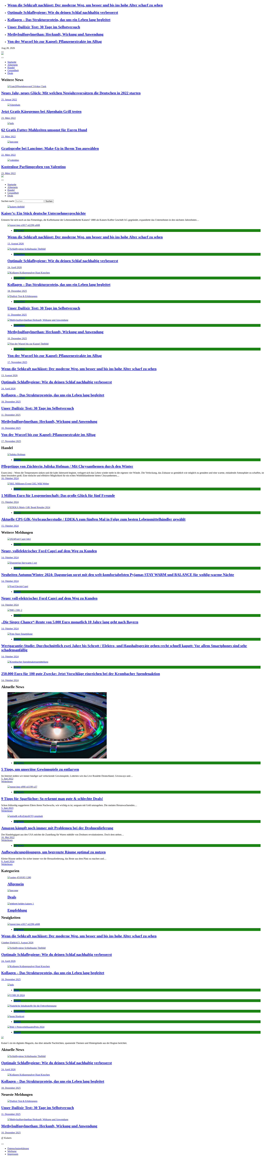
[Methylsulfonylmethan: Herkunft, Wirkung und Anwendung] (134, 320)
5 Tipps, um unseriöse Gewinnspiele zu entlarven (40, 769)
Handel (11, 67)
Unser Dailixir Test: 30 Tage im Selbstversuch (43, 27)
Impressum (12, 1154)
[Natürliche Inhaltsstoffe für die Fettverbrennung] (134, 1005)
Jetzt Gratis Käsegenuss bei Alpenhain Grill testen (41, 111)
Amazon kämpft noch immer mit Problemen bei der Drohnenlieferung (57, 828)
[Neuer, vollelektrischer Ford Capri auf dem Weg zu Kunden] (134, 539)
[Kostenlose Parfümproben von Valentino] (134, 160)
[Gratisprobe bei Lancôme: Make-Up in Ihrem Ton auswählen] (134, 141)
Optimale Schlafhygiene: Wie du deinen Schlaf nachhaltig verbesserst (62, 12)
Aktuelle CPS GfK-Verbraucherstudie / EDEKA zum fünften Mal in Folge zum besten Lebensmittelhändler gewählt (93, 519)
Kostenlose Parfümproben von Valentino (33, 167)
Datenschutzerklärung (18, 1148)
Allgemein (12, 64)
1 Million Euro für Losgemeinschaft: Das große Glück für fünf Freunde (58, 495)
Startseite (11, 62)
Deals (10, 73)
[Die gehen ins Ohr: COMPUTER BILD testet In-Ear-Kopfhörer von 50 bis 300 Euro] (134, 995)
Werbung (11, 1151)
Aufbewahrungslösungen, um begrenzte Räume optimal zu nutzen (53, 852)
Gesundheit (13, 70)
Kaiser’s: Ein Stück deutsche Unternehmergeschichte (43, 213)
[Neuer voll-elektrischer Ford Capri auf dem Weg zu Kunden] (134, 586)
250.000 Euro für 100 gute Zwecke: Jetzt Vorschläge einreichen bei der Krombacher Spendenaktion (80, 674)
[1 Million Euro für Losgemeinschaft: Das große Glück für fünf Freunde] (134, 483)
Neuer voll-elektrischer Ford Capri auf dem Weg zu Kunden (49, 598)
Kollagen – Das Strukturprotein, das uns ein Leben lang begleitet (58, 20)
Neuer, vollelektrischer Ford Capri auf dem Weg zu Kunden (49, 551)
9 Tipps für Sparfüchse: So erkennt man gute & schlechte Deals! (52, 799)
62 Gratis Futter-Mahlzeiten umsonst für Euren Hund (44, 130)
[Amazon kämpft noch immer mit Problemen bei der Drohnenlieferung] (134, 816)
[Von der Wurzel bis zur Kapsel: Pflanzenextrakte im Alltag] (134, 343)
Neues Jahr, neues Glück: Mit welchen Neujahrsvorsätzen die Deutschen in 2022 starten (71, 93)
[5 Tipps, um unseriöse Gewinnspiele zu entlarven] (134, 725)
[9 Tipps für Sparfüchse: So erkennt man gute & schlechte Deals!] (134, 786)
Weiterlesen (7, 781)
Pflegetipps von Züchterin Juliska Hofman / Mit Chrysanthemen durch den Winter (67, 466)
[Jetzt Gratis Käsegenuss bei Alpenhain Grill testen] (134, 105)
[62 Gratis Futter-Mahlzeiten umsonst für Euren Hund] (134, 123)
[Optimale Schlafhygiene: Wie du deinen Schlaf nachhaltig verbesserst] (134, 249)
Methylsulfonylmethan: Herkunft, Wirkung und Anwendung (55, 34)
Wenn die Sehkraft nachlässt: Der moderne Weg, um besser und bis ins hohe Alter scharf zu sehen (85, 5)
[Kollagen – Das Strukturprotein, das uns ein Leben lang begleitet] (134, 272)
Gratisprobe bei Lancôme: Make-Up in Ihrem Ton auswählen (50, 148)
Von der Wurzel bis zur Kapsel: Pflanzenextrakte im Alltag (54, 41)
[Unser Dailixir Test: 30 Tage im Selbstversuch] (134, 296)
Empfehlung (17, 910)
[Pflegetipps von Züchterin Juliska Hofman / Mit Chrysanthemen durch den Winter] (134, 454)
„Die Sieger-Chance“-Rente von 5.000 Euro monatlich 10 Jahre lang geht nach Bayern (69, 622)
